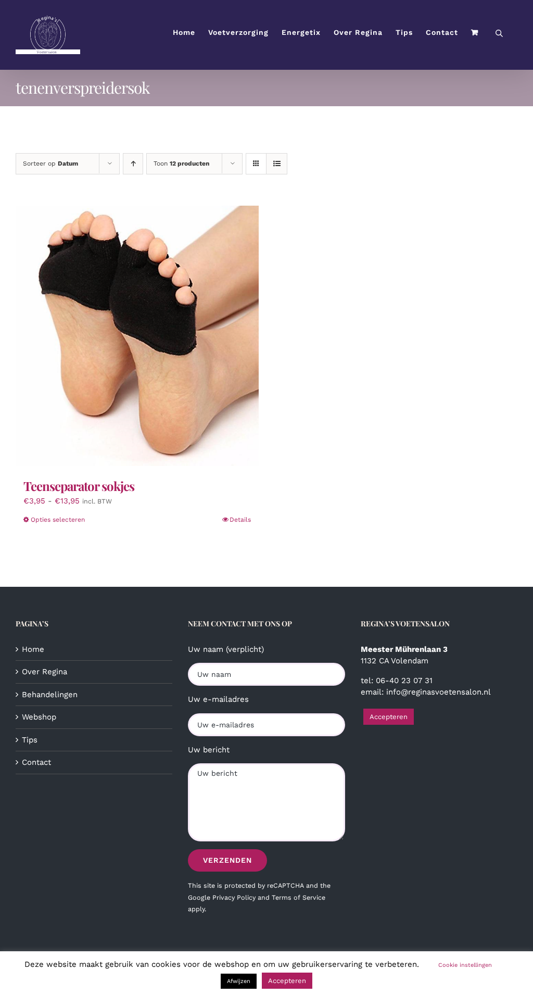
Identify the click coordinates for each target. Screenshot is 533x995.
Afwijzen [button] (238, 981)
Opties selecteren (58, 519)
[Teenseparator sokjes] (137, 336)
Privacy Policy (234, 897)
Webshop (39, 717)
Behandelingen (50, 694)
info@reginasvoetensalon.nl (438, 692)
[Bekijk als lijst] (276, 164)
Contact (36, 762)
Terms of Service (298, 897)
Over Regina (44, 671)
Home (33, 649)
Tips (29, 740)
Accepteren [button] (389, 717)
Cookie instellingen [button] (465, 965)
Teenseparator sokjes (78, 485)
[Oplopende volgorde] (133, 163)
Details (240, 519)
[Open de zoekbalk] (499, 32)
